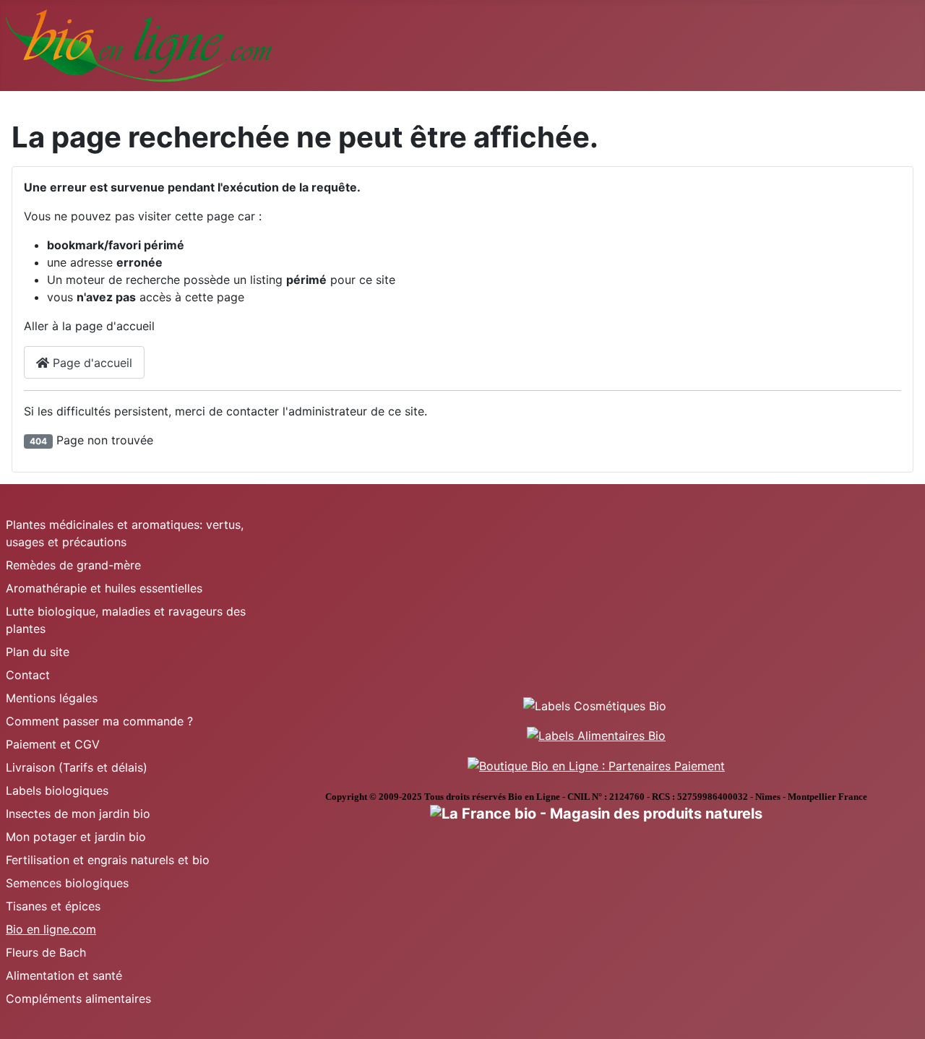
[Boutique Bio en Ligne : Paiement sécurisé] (596, 764)
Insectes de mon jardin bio (78, 813)
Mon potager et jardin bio (76, 836)
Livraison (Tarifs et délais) (76, 767)
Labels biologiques (57, 790)
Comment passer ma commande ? (99, 721)
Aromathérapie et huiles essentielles (104, 588)
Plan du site (37, 651)
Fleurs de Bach (46, 952)
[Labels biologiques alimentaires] (596, 735)
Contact (28, 675)
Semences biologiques (67, 883)
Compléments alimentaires (78, 998)
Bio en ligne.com (51, 929)
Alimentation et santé (64, 975)
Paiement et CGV (53, 744)
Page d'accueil (90, 362)
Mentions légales (52, 698)
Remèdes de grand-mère (73, 565)
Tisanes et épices (53, 906)
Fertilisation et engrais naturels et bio (108, 860)
